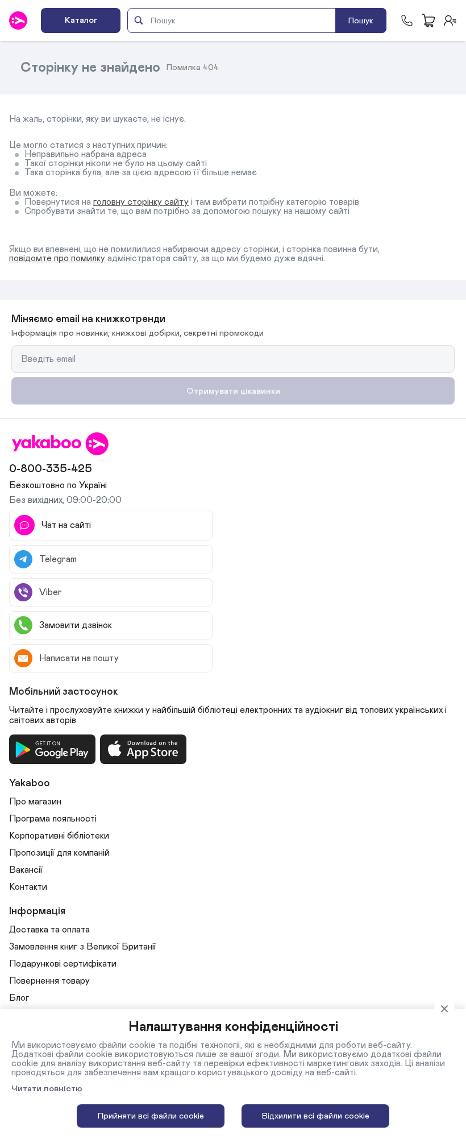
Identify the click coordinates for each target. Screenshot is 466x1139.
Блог (19, 997)
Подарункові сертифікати (62, 963)
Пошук (360, 20)
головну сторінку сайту (141, 202)
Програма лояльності (53, 818)
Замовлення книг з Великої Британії (82, 946)
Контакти (28, 887)
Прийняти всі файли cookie (151, 1116)
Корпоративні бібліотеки (59, 835)
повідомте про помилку (57, 258)
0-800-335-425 (50, 468)
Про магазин (35, 801)
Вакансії (26, 869)
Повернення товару (49, 980)
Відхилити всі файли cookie (315, 1116)
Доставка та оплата (49, 929)
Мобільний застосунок (63, 692)
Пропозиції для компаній (59, 852)
